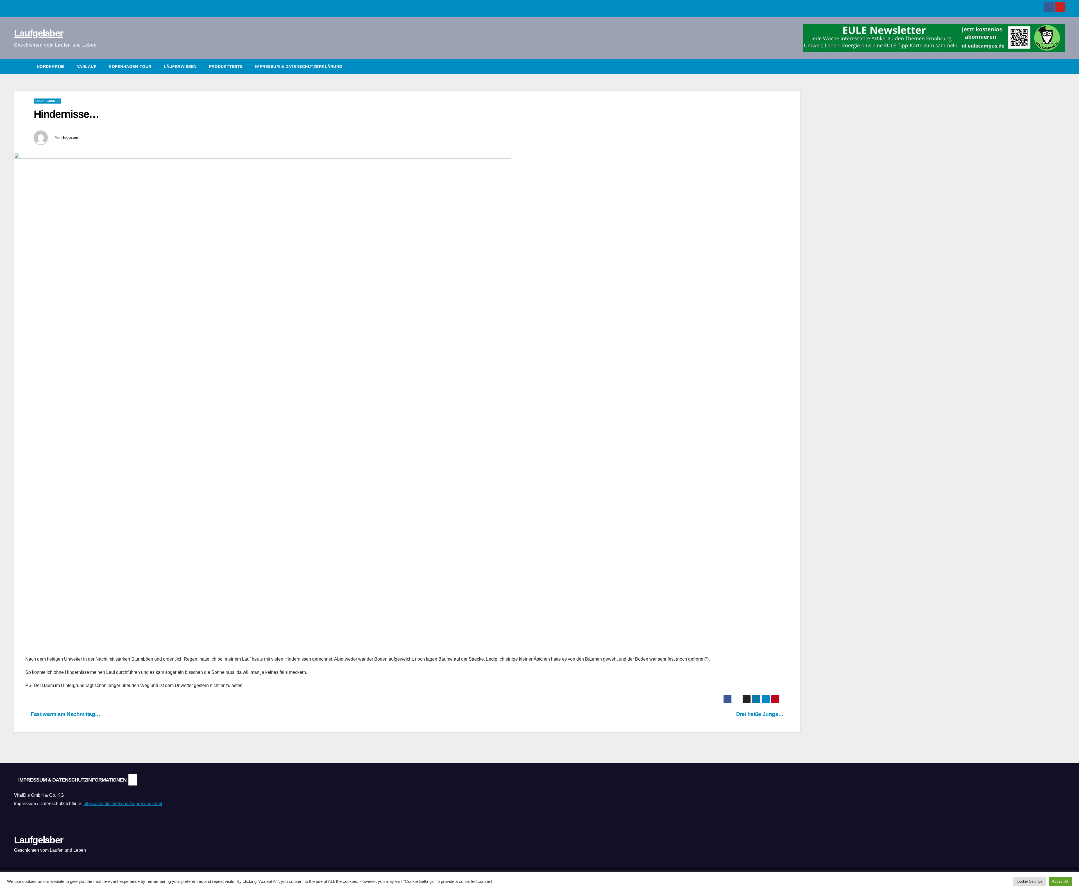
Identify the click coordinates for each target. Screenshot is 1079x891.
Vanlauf (87, 66)
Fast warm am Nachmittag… (65, 714)
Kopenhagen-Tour (130, 66)
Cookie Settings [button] (1029, 881)
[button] (1061, 66)
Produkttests (226, 66)
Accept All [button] (1060, 881)
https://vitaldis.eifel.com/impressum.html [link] (122, 803)
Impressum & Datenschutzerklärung (299, 66)
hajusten (70, 137)
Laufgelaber (38, 33)
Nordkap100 (51, 66)
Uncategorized (47, 100)
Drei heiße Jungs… (760, 714)
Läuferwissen (180, 66)
